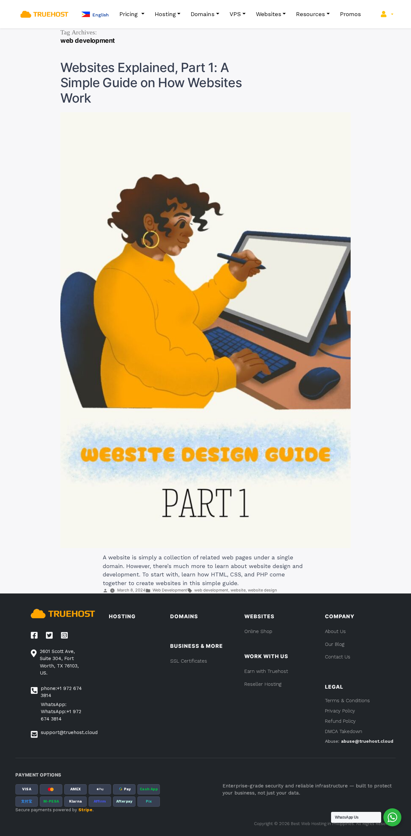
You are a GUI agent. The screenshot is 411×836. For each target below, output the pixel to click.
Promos (350, 14)
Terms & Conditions (347, 700)
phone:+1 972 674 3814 (61, 692)
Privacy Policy (340, 711)
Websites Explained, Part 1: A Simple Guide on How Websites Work (151, 83)
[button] (95, 14)
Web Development (170, 590)
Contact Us (337, 657)
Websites (268, 14)
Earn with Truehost (266, 671)
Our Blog (334, 644)
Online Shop (258, 631)
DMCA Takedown (343, 731)
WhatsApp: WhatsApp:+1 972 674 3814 (61, 712)
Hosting (165, 14)
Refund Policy (340, 721)
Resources (310, 14)
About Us (335, 631)
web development (211, 590)
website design (262, 590)
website (238, 590)
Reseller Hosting (262, 684)
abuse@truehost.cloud (367, 741)
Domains (202, 14)
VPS (235, 14)
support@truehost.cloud (69, 732)
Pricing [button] (129, 14)
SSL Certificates (188, 661)
